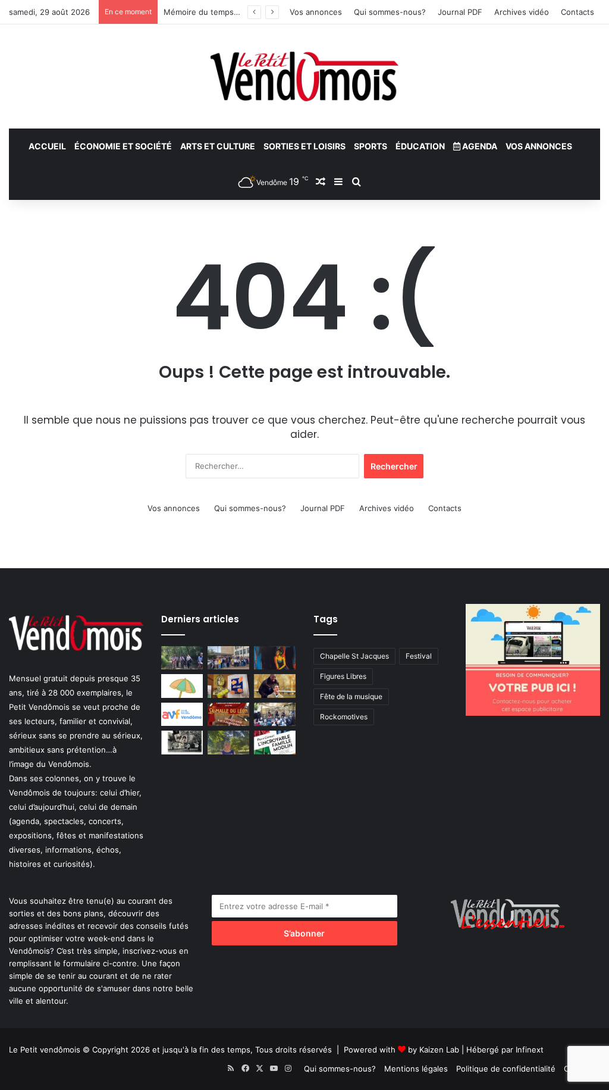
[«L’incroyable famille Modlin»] (275, 742)
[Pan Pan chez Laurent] (228, 685)
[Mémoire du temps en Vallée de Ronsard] (228, 714)
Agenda (478, 146)
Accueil (47, 146)
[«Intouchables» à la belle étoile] (275, 685)
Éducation (420, 146)
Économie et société (123, 146)
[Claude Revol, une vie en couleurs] (275, 657)
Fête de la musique (351, 696)
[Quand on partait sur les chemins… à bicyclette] (182, 657)
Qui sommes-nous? (390, 12)
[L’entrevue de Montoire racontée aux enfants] (228, 742)
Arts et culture (217, 146)
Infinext (530, 1049)
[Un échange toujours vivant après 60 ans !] (228, 657)
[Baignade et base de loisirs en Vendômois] (182, 685)
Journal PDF (460, 12)
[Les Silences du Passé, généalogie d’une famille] (182, 742)
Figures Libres (343, 676)
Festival (419, 656)
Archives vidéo (521, 12)
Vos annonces (316, 12)
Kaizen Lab (439, 1049)
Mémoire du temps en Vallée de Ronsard (239, 12)
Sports (370, 146)
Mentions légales (416, 1068)
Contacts (577, 12)
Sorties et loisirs (304, 146)
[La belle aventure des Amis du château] (275, 714)
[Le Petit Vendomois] (304, 76)
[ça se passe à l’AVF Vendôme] (182, 714)
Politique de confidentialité (505, 1068)
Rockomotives (344, 716)
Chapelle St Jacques (354, 656)
